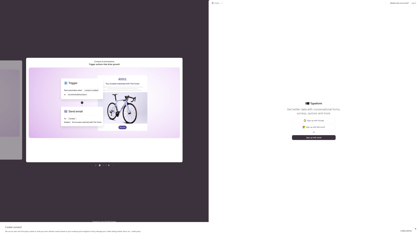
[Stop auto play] (99, 165)
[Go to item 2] (106, 165)
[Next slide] (113, 165)
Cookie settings (406, 231)
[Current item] (109, 165)
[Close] (415, 228)
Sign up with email (313, 137)
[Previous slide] (95, 165)
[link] (314, 103)
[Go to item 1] (103, 165)
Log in (413, 3)
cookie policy (136, 231)
